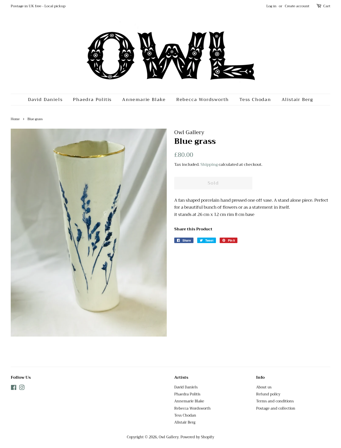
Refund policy (268, 394)
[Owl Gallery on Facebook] (13, 388)
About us (264, 387)
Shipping (209, 164)
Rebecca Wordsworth (202, 99)
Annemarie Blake (144, 99)
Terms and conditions (275, 401)
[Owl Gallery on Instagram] (21, 388)
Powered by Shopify (197, 437)
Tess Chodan (255, 99)
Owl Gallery (168, 437)
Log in (271, 6)
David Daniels (45, 99)
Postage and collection (275, 408)
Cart (326, 6)
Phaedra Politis (92, 99)
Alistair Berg (297, 99)
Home (15, 119)
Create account (297, 6)
